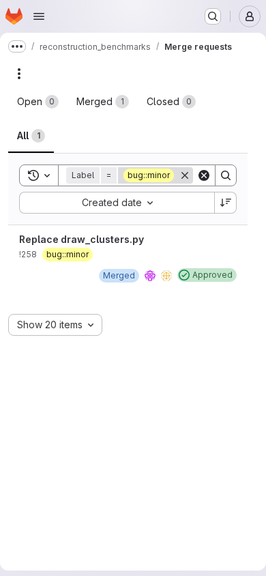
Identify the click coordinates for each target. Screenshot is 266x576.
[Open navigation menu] (39, 16)
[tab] (38, 102)
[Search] (226, 175)
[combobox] (116, 203)
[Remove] (185, 175)
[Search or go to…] (213, 16)
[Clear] (204, 175)
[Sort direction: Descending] (226, 203)
